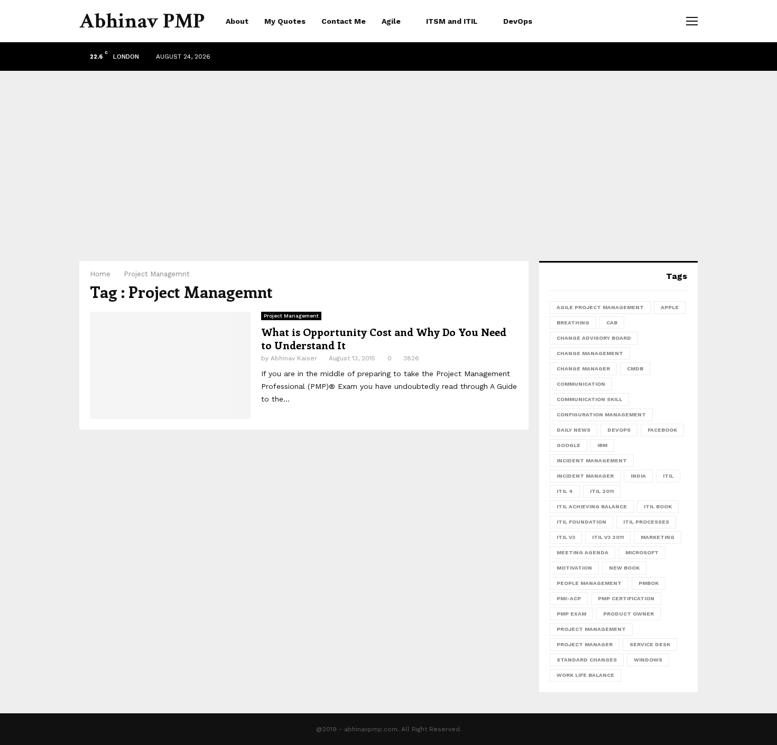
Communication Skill (589, 399)
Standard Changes (587, 660)
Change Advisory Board (594, 338)
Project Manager (585, 644)
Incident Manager (585, 476)
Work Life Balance (585, 675)
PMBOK (649, 583)
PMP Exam (571, 614)
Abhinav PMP (142, 21)
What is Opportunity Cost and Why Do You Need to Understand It (383, 338)
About (237, 21)
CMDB (635, 368)
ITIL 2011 (602, 491)
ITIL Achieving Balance (592, 506)
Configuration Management (601, 414)
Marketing (657, 537)
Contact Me (343, 21)
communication (581, 384)
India (638, 476)
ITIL (668, 476)
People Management (589, 583)
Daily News (573, 430)
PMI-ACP (569, 598)
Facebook (662, 430)
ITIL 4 (565, 491)
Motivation (574, 568)
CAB (611, 322)
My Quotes (285, 21)
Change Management (590, 353)
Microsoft (642, 552)
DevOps (517, 21)
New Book (624, 568)
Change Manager (583, 368)
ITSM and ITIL (452, 21)
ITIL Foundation (581, 522)
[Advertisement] (388, 155)
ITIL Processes (646, 522)
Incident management (592, 460)
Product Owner (628, 614)
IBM (602, 445)
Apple (670, 307)
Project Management (291, 316)
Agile (391, 21)
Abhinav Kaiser (294, 358)
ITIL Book (658, 506)
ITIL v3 (566, 537)
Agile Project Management (600, 307)
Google (568, 445)
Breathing (573, 322)
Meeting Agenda (582, 552)
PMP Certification (626, 598)
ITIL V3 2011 (608, 537)
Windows (648, 660)
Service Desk (650, 644)
